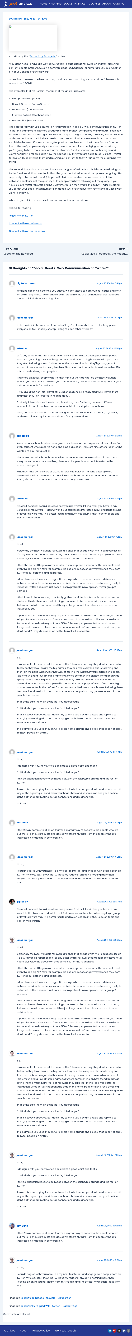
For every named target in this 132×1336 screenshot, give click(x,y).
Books (68, 3)
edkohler (22, 348)
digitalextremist (27, 283)
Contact (119, 3)
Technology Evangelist (43, 56)
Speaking (55, 3)
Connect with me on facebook (27, 231)
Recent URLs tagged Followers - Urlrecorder (46, 1298)
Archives (9, 1330)
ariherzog (23, 435)
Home (43, 3)
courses (94, 3)
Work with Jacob (65, 1330)
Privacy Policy (41, 1330)
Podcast (80, 3)
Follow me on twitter (21, 215)
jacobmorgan (25, 317)
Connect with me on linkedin (25, 223)
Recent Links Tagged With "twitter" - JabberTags (49, 1306)
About (106, 3)
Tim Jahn (22, 822)
